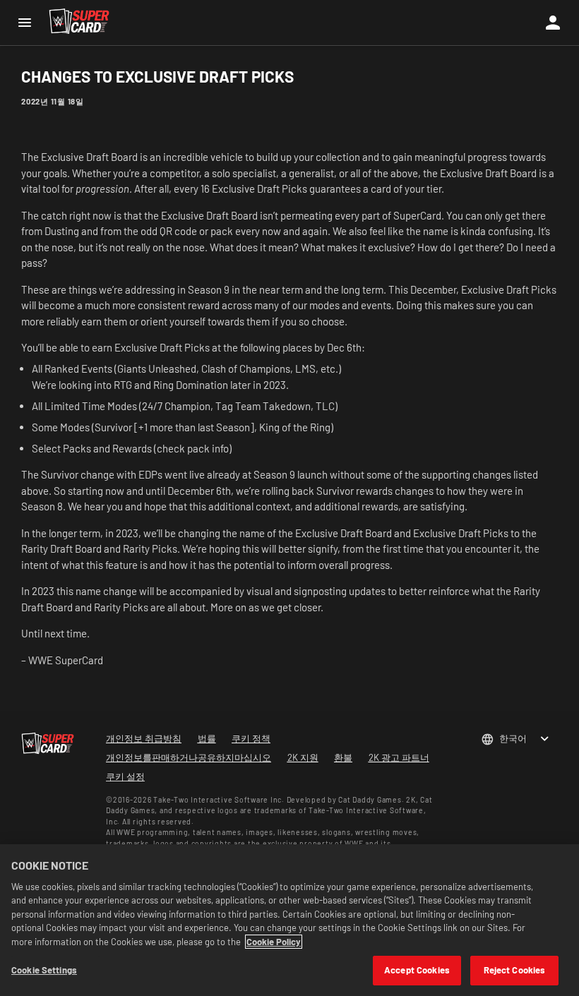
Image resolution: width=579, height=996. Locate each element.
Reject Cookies (515, 970)
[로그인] (552, 22)
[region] (289, 920)
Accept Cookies (417, 970)
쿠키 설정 (125, 776)
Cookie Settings (44, 970)
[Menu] (24, 22)
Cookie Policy (273, 941)
